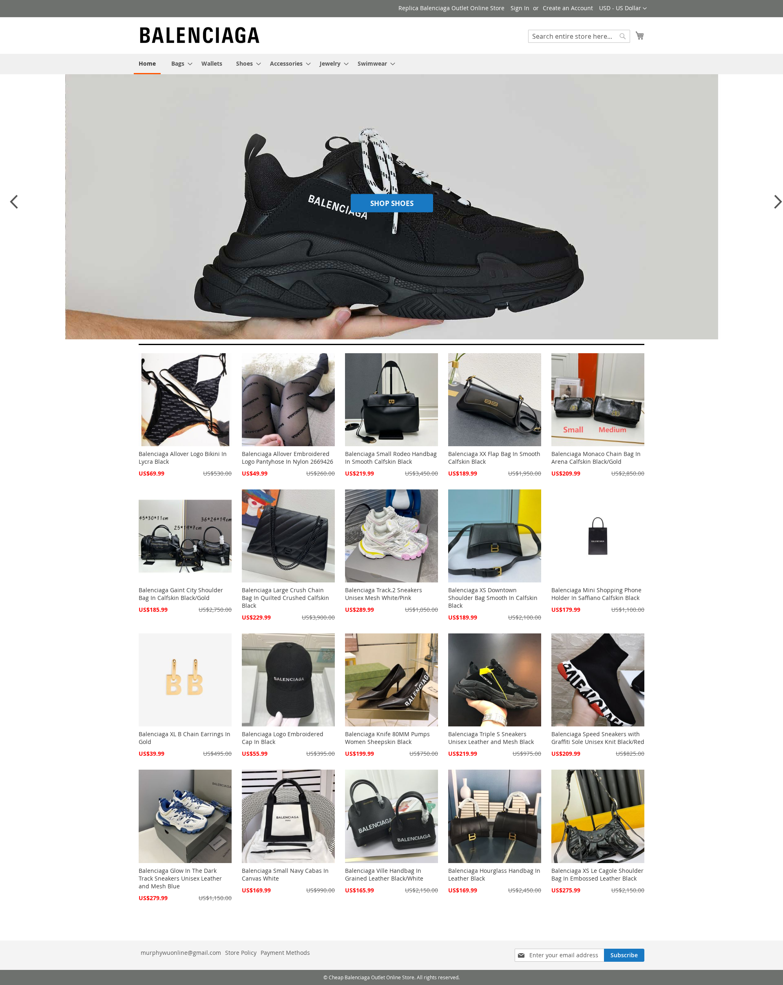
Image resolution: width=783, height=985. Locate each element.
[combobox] (579, 36)
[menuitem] (147, 64)
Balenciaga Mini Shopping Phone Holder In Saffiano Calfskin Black (596, 594)
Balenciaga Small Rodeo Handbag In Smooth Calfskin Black (391, 457)
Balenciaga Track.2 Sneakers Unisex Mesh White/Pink (383, 594)
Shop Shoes (392, 203)
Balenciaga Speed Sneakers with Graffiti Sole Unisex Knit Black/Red (597, 738)
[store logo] (200, 35)
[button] (623, 8)
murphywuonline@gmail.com (181, 952)
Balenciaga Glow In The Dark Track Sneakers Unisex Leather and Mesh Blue (180, 878)
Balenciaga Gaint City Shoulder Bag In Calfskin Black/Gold (181, 594)
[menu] (391, 64)
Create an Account (568, 8)
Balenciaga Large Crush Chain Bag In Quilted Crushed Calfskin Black (285, 597)
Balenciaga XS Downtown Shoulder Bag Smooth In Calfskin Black (492, 597)
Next (775, 205)
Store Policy (241, 952)
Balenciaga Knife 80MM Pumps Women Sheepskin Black (387, 738)
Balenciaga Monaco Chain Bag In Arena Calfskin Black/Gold (596, 457)
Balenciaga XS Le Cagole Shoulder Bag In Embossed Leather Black (597, 874)
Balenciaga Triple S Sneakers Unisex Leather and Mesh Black (491, 738)
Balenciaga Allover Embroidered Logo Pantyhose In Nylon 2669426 (287, 457)
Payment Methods (285, 952)
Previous (13, 205)
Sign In (520, 8)
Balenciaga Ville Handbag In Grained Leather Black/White (384, 874)
